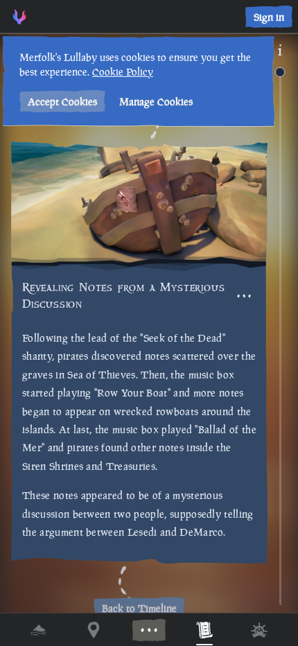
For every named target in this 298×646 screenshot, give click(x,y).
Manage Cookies (156, 101)
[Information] (280, 50)
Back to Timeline (139, 608)
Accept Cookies (62, 101)
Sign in (269, 17)
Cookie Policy (122, 71)
